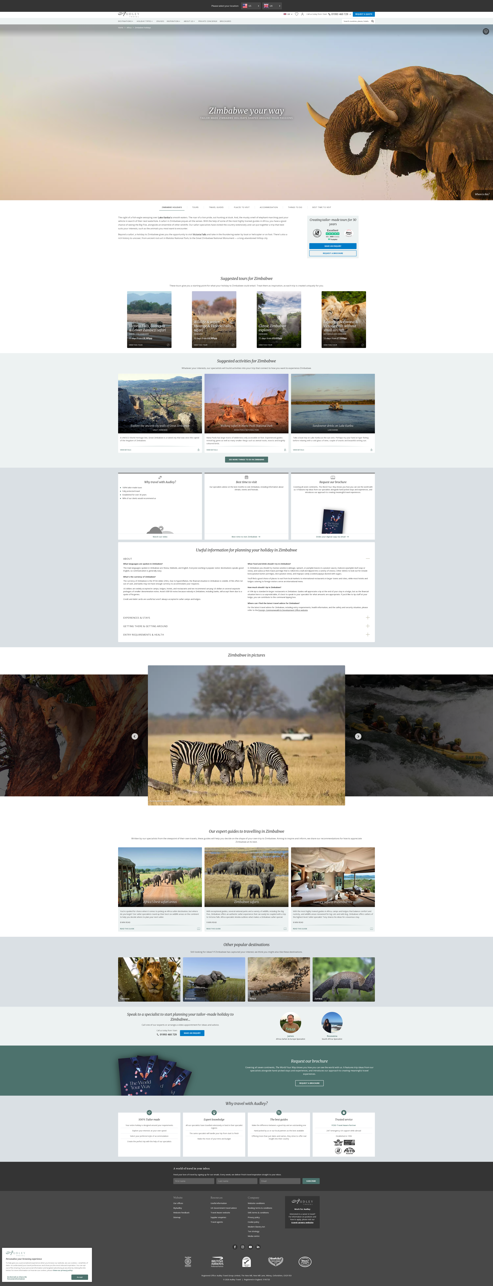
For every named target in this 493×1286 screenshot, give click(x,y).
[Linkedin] (258, 1247)
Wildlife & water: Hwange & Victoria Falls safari (212, 326)
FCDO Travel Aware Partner (344, 1125)
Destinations (125, 21)
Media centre (253, 1236)
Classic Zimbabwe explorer (272, 328)
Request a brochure (333, 253)
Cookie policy (253, 1222)
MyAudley (177, 1208)
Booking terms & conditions (260, 1208)
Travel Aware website (220, 1212)
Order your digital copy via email (331, 536)
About (127, 558)
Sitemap (177, 1217)
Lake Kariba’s (165, 217)
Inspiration (173, 21)
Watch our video (160, 536)
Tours (195, 207)
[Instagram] (242, 1247)
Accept (80, 1277)
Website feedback (181, 1212)
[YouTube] (250, 1247)
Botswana (190, 998)
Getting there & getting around (145, 626)
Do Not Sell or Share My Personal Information (17, 1278)
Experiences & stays (136, 617)
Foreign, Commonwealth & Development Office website (283, 610)
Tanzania (124, 998)
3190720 (266, 1279)
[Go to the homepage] (128, 14)
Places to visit (242, 207)
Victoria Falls (199, 234)
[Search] (372, 21)
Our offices (178, 1203)
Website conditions (256, 1203)
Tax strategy (253, 1231)
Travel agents (217, 1222)
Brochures (225, 21)
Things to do (295, 207)
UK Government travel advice (224, 1208)
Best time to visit (321, 207)
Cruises (160, 21)
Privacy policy (254, 1217)
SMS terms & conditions (258, 1212)
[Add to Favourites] (486, 31)
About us (188, 21)
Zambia (318, 998)
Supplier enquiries (218, 1217)
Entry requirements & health (143, 634)
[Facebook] (235, 1247)
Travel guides (216, 207)
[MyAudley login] (302, 14)
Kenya (253, 998)
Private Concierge (207, 21)
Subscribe (311, 1181)
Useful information (219, 1203)
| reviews (332, 237)
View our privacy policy (63, 1270)
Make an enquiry (333, 246)
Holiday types (144, 21)
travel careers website (302, 1222)
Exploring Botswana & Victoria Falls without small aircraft (341, 326)
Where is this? (482, 194)
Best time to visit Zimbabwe (244, 536)
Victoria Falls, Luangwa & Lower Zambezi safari (147, 328)
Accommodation (269, 207)
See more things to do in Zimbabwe (246, 459)
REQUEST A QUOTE (363, 14)
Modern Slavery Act (256, 1226)
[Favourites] (296, 14)
